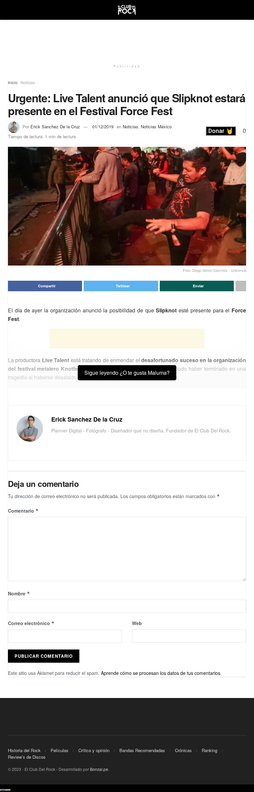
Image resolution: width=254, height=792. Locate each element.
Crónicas (183, 750)
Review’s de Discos (27, 757)
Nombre (19, 593)
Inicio (13, 82)
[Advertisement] (127, 39)
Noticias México (156, 126)
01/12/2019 (102, 126)
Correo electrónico (31, 623)
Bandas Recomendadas (142, 750)
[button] (221, 131)
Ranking (209, 750)
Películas (59, 750)
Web (137, 623)
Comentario (23, 510)
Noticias (28, 82)
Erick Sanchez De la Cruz (55, 126)
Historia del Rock (24, 750)
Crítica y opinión (93, 750)
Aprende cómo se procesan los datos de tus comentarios (160, 673)
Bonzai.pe (99, 769)
